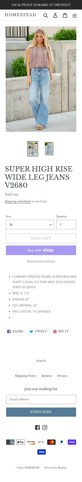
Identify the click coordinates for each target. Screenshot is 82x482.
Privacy (62, 376)
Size (8, 216)
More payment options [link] (41, 260)
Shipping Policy (25, 376)
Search (41, 361)
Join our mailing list (41, 389)
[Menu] (74, 15)
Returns (47, 376)
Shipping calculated (18, 201)
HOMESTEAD (20, 15)
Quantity (61, 216)
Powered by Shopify (55, 467)
